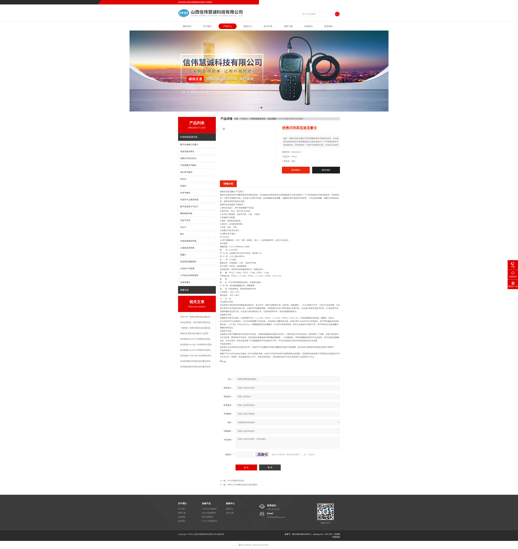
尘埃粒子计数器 (187, 268)
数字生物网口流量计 (189, 144)
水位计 (183, 227)
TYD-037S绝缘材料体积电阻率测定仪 (211, 509)
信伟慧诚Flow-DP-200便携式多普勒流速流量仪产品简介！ (197, 339)
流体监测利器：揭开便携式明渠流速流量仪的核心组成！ (197, 322)
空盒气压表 (185, 220)
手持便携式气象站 (188, 165)
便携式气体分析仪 (188, 158)
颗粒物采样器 (186, 213)
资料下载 (288, 26)
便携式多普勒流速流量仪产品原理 (194, 333)
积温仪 (183, 186)
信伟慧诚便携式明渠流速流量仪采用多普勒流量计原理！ (197, 367)
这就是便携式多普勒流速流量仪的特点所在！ (197, 361)
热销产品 (206, 503)
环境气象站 (185, 193)
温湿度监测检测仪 (188, 262)
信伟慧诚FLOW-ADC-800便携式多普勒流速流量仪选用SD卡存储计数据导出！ (197, 355)
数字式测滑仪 (207, 517)
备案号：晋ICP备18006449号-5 (298, 534)
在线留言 (327, 2)
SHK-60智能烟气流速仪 (211, 513)
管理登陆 (336, 537)
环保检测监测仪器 (257, 119)
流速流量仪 (185, 282)
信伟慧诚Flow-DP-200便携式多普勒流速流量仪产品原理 (197, 350)
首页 (236, 119)
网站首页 (187, 26)
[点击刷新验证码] (262, 454)
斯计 (182, 234)
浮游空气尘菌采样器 (189, 200)
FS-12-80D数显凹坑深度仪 (211, 521)
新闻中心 (247, 26)
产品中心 (227, 26)
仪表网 (337, 534)
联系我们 (336, 2)
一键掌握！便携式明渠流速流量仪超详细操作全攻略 (197, 328)
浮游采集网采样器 (188, 241)
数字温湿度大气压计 (189, 206)
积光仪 (183, 179)
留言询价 (326, 170)
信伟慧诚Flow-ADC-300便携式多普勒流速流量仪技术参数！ (197, 344)
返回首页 (318, 2)
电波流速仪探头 (187, 151)
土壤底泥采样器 (187, 248)
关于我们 (207, 26)
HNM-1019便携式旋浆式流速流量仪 (242, 485)
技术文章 (268, 26)
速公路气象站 (186, 172)
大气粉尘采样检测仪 (189, 275)
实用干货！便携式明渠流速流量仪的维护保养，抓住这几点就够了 (197, 317)
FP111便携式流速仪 (235, 480)
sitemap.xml (318, 534)
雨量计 (183, 255)
